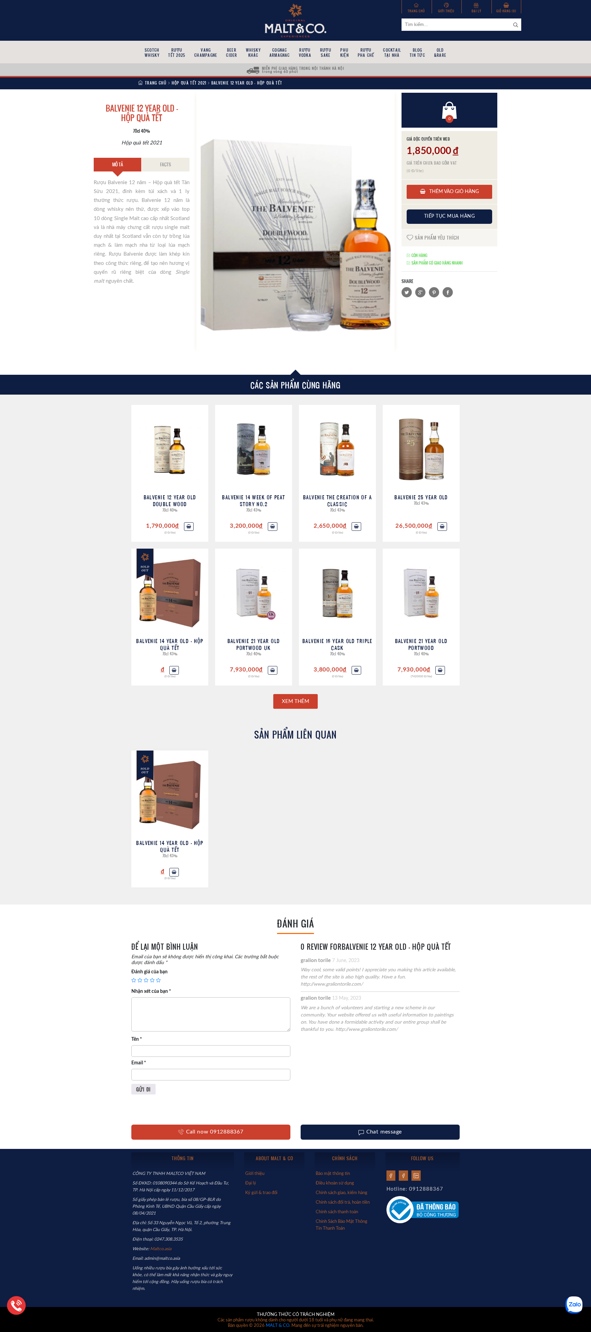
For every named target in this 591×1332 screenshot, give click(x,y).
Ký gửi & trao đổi (261, 1193)
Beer (231, 52)
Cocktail (392, 52)
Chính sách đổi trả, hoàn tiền (343, 1202)
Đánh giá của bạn (149, 972)
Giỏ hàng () (506, 11)
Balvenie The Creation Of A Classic (337, 501)
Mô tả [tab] (117, 164)
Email (138, 1063)
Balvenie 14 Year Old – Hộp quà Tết (169, 644)
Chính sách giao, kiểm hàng (341, 1193)
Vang (205, 52)
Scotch (152, 52)
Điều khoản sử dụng (335, 1183)
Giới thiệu (446, 11)
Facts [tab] (165, 164)
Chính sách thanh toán (337, 1212)
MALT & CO (277, 1325)
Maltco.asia (161, 1249)
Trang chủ (416, 11)
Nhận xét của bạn (151, 991)
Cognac (280, 52)
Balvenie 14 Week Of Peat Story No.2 (253, 501)
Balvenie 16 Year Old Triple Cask (337, 644)
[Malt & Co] (295, 19)
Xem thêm (295, 701)
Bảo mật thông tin (333, 1173)
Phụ (344, 52)
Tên (136, 1039)
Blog (417, 52)
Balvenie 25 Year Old (421, 497)
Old (440, 52)
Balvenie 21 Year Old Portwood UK (253, 644)
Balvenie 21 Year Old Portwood (421, 644)
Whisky (253, 52)
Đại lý (476, 11)
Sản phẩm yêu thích (436, 237)
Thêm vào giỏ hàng (453, 191)
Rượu (176, 52)
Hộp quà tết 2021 (189, 83)
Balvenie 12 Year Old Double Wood (170, 501)
